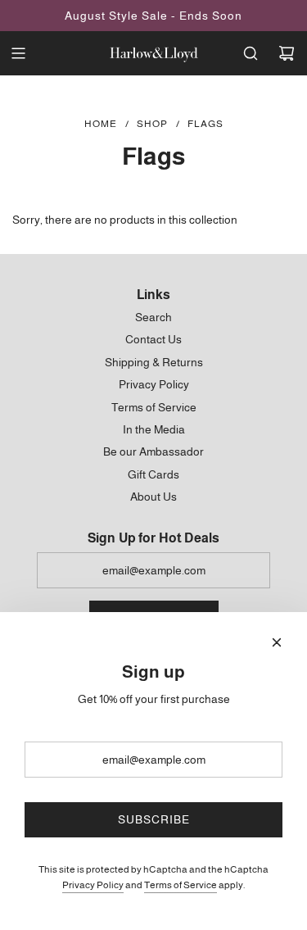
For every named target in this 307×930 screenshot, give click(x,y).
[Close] (277, 642)
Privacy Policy (93, 885)
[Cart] (287, 53)
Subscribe (154, 819)
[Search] (251, 53)
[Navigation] (18, 53)
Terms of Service (180, 885)
